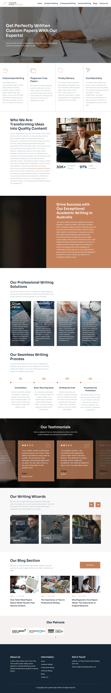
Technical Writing (84, 3)
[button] (55, 637)
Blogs (95, 3)
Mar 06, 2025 (51, 596)
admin (12, 596)
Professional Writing (68, 3)
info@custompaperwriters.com (86, 667)
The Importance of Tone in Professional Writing (53, 601)
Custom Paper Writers (55, 687)
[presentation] (91, 504)
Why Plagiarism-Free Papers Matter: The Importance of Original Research (85, 603)
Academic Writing (51, 3)
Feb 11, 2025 (82, 596)
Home (40, 3)
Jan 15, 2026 (20, 596)
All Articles (90, 565)
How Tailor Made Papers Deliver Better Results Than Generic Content (22, 603)
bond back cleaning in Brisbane (40, 168)
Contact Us (103, 3)
